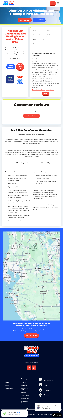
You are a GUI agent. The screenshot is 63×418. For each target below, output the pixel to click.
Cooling (7, 382)
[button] (58, 3)
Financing (23, 392)
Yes (36, 58)
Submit (45, 94)
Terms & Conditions (38, 90)
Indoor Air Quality (9, 388)
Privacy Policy (50, 90)
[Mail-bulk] (40, 395)
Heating (7, 385)
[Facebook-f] (29, 367)
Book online (39, 20)
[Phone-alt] (40, 379)
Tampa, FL (47, 385)
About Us (23, 382)
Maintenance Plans (24, 388)
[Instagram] (34, 367)
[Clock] (40, 390)
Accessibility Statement (24, 402)
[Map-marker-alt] (40, 384)
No (36, 61)
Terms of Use (25, 398)
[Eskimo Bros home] (9, 3)
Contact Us (24, 385)
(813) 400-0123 (25, 20)
